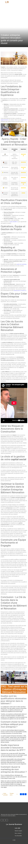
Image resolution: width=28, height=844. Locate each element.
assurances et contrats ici (20, 290)
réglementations (5, 119)
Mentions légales (18, 830)
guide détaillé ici (14, 221)
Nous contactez (18, 833)
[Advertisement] (14, 19)
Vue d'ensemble (18, 835)
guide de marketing (21, 264)
